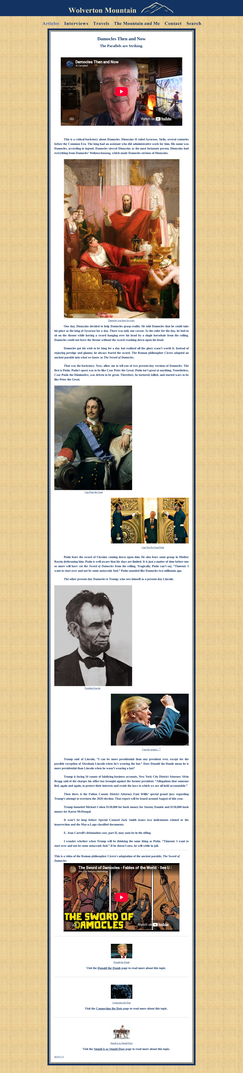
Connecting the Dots (121, 1002)
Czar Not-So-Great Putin (153, 547)
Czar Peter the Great (94, 492)
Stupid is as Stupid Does (121, 1043)
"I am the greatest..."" (151, 749)
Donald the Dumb (122, 962)
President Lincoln (92, 688)
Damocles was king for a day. (121, 320)
